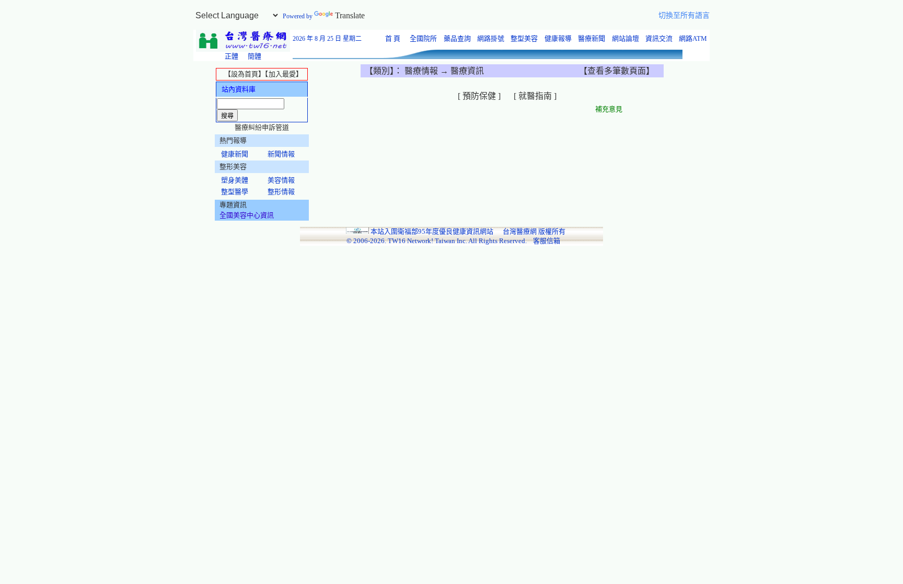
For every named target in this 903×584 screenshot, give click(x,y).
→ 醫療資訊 (462, 70)
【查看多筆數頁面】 (616, 70)
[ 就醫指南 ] (536, 95)
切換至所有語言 (684, 15)
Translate (350, 15)
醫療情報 (422, 70)
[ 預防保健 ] (480, 95)
